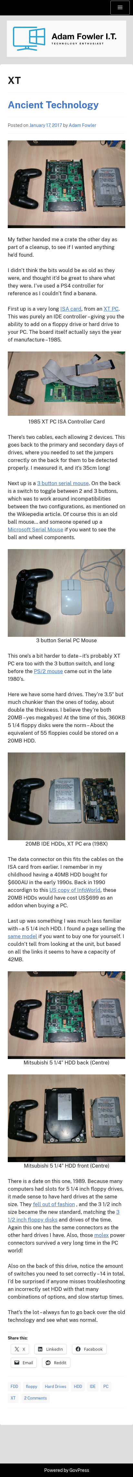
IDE (93, 1386)
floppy (31, 1386)
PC (105, 1386)
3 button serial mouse (63, 483)
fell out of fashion (54, 1204)
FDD (14, 1386)
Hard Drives (55, 1386)
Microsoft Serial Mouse (35, 530)
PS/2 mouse (48, 671)
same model (22, 936)
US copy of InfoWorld (74, 890)
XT (13, 1398)
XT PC (111, 309)
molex (101, 1235)
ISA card (70, 309)
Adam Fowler (82, 125)
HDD (78, 1386)
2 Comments (35, 1398)
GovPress (79, 1470)
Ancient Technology (53, 105)
